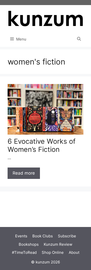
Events (21, 236)
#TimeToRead (24, 252)
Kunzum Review (58, 244)
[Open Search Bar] (79, 39)
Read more (24, 173)
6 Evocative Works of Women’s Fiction (42, 145)
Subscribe (67, 236)
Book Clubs (42, 236)
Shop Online (53, 252)
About (74, 252)
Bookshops (29, 244)
